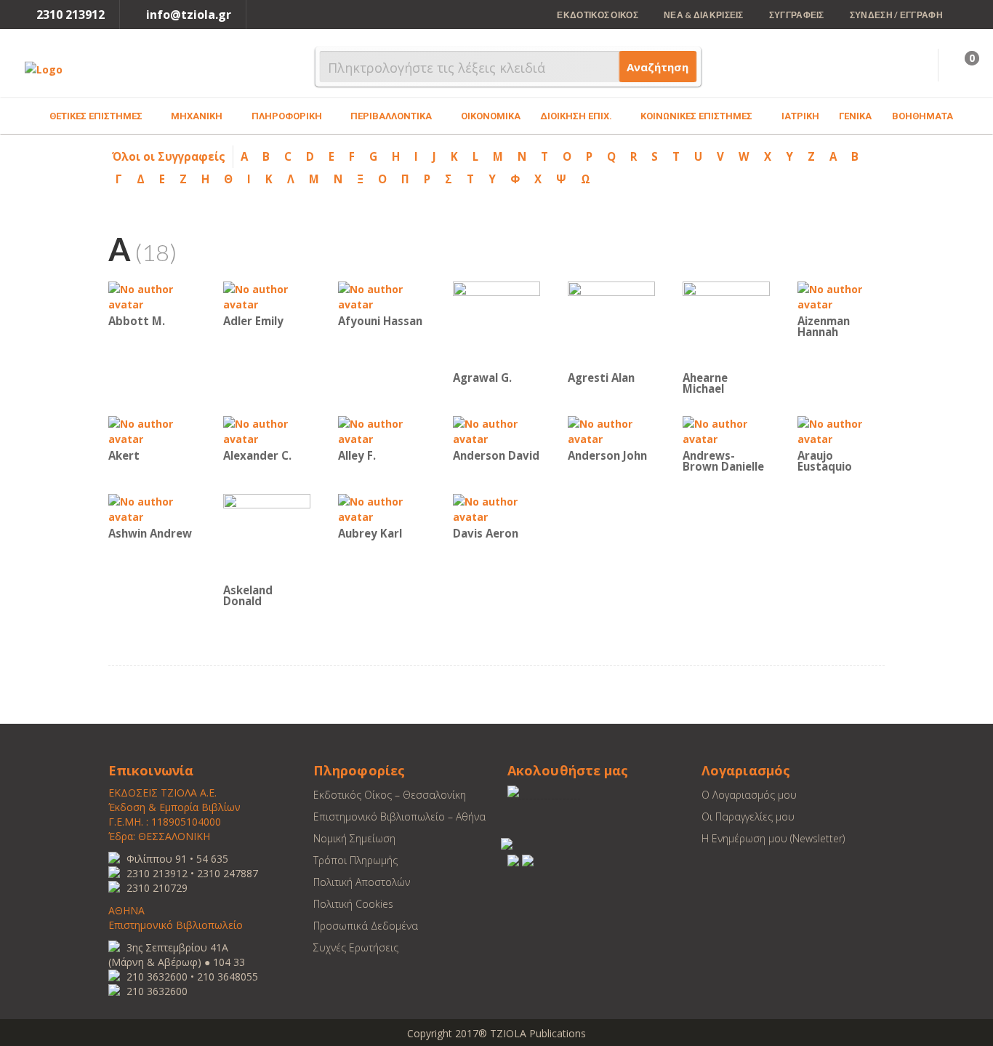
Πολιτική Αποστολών (361, 882)
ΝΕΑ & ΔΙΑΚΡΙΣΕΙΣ (704, 14)
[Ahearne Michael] (726, 324)
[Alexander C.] (266, 430)
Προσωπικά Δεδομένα (365, 926)
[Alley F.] (381, 430)
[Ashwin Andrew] (152, 508)
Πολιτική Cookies (353, 904)
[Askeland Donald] (266, 536)
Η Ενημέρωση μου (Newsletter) (773, 838)
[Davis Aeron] (496, 508)
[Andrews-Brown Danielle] (726, 430)
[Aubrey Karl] (381, 508)
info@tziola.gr (188, 15)
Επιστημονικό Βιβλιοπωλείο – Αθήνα (399, 816)
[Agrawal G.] (496, 324)
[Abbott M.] (152, 296)
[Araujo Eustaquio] (841, 430)
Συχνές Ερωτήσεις (355, 947)
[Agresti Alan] (611, 324)
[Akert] (152, 430)
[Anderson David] (496, 430)
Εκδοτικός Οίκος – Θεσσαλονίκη (389, 795)
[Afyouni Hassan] (381, 296)
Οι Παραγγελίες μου (748, 816)
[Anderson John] (611, 430)
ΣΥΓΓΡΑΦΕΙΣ (796, 14)
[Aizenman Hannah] (841, 296)
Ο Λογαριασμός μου (749, 795)
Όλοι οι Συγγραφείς (168, 156)
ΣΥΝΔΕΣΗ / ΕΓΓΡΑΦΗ (896, 14)
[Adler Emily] (266, 296)
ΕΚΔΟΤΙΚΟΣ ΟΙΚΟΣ (597, 14)
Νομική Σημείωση (354, 838)
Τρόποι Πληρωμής (355, 860)
